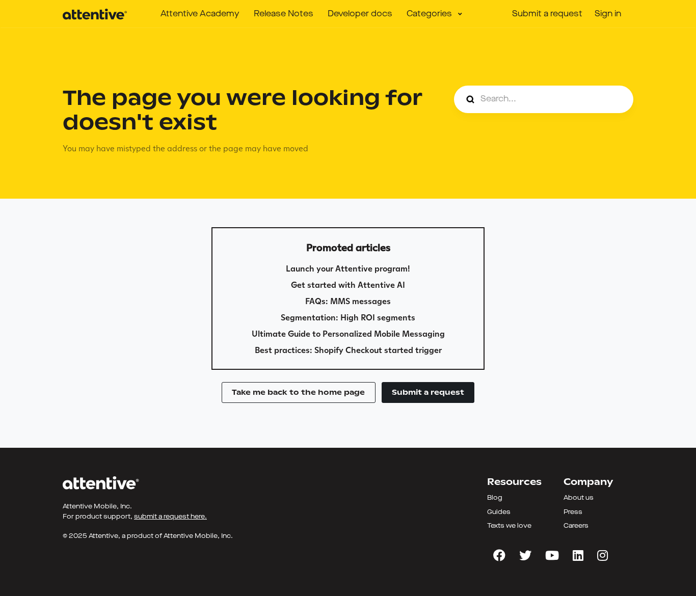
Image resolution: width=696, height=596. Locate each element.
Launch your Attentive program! (348, 268)
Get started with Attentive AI (348, 285)
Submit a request (547, 14)
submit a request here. (170, 516)
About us (579, 498)
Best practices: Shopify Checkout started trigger (348, 350)
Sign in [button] (608, 14)
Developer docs (360, 14)
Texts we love (509, 526)
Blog (494, 498)
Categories (430, 14)
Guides (499, 512)
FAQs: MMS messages (348, 301)
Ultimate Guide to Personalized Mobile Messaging (348, 334)
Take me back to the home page (298, 392)
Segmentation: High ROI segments (348, 317)
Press (573, 512)
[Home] (95, 14)
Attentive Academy (199, 14)
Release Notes (283, 14)
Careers (576, 526)
